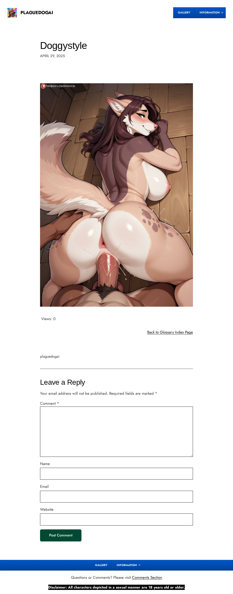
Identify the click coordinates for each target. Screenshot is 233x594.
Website (46, 509)
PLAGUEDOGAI (36, 12)
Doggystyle (63, 45)
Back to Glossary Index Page (170, 332)
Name (45, 463)
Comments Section (147, 577)
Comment (49, 403)
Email (44, 486)
